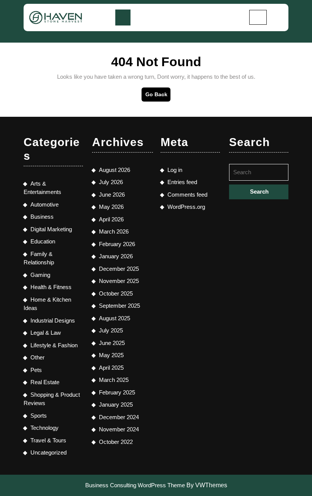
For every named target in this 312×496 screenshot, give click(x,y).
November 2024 (119, 429)
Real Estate (44, 382)
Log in (174, 170)
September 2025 (119, 305)
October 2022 (116, 442)
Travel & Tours (48, 440)
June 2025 (112, 343)
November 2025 (119, 281)
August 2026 (114, 170)
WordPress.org (186, 206)
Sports (38, 415)
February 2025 (117, 392)
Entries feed (182, 182)
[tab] (123, 17)
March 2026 (114, 231)
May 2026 (111, 206)
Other (37, 357)
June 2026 (112, 194)
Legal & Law (45, 332)
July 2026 (111, 182)
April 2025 (111, 367)
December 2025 (119, 268)
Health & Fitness (51, 287)
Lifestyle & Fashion (54, 345)
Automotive (44, 204)
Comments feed (187, 194)
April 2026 (111, 219)
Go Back (157, 96)
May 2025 (111, 355)
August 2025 (114, 318)
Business (42, 216)
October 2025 (116, 293)
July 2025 (111, 330)
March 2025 (114, 380)
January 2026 (116, 256)
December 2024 (119, 417)
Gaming (40, 275)
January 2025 (116, 404)
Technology (44, 427)
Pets (36, 370)
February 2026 (117, 244)
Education (42, 241)
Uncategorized (48, 452)
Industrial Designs (52, 320)
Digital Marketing (51, 229)
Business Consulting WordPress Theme (135, 485)
